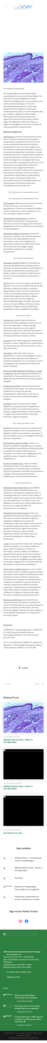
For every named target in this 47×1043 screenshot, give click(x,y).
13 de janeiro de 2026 (24, 1025)
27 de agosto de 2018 (14, 38)
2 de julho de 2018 (22, 863)
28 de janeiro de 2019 (12, 783)
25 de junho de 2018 (11, 830)
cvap (34, 863)
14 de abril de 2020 (11, 737)
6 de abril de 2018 (22, 881)
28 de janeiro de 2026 (24, 1012)
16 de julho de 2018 (23, 902)
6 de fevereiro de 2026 (24, 892)
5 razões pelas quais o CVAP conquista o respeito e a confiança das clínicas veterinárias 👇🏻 (29, 1019)
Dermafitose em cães (12, 833)
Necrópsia (19, 878)
